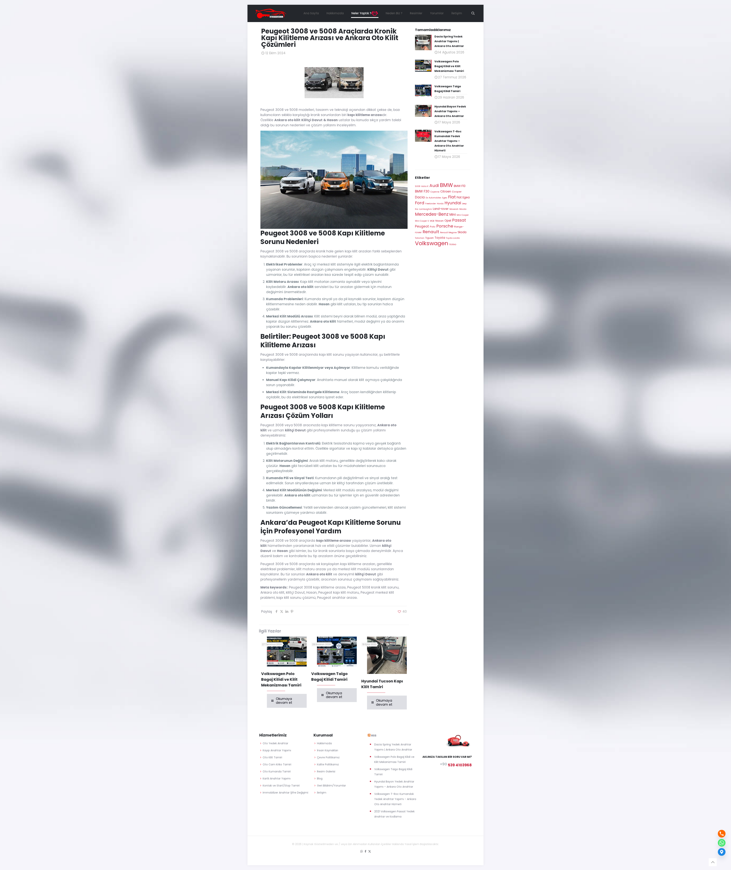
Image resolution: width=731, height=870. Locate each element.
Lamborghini (425, 209)
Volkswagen (431, 243)
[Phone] (721, 833)
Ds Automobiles (433, 197)
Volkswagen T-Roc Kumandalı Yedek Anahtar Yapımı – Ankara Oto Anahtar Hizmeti (395, 799)
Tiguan (429, 238)
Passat (459, 220)
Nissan (439, 221)
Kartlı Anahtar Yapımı (276, 778)
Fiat (452, 197)
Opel (448, 221)
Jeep (464, 203)
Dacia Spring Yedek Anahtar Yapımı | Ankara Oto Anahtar (393, 747)
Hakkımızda (324, 743)
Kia (416, 209)
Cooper (457, 191)
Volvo (452, 244)
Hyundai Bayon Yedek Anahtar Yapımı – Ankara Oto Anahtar (394, 784)
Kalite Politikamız (328, 764)
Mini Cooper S (422, 220)
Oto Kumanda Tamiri (277, 771)
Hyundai (453, 203)
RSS (373, 735)
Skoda (462, 232)
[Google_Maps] (721, 852)
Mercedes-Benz (431, 214)
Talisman (419, 238)
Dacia (420, 197)
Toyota (440, 238)
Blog (319, 778)
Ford (419, 203)
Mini (452, 214)
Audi (434, 185)
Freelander (430, 203)
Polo (432, 226)
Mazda (462, 209)
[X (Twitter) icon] (369, 851)
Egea (444, 197)
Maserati (453, 209)
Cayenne (434, 191)
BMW (446, 185)
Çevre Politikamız (328, 757)
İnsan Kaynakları (327, 750)
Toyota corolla (453, 238)
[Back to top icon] (713, 862)
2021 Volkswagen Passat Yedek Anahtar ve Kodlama (394, 814)
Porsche (444, 226)
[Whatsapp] (721, 843)
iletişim (321, 792)
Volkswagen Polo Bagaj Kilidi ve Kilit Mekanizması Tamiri (281, 679)
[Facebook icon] (365, 851)
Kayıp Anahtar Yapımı (277, 750)
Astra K (425, 186)
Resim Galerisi (326, 771)
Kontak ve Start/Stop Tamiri (281, 785)
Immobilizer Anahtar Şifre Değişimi (285, 792)
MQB (432, 220)
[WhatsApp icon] (361, 851)
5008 (417, 186)
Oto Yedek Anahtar (275, 743)
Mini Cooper (463, 215)
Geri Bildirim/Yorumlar (331, 785)
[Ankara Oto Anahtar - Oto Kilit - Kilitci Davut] (270, 13)
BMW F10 (459, 186)
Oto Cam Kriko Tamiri (277, 764)
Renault (431, 232)
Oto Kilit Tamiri (272, 757)
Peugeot (422, 226)
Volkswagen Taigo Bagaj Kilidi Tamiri (393, 771)
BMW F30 (422, 191)
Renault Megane (448, 232)
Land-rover (440, 209)
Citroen (445, 191)
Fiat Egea (463, 197)
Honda (440, 203)
